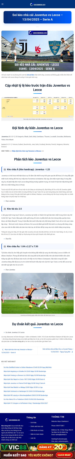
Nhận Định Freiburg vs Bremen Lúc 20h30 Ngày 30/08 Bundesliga (25, 375)
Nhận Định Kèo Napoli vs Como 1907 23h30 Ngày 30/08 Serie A (24, 379)
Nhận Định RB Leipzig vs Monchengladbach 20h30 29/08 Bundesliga (26, 395)
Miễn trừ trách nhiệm (37, 434)
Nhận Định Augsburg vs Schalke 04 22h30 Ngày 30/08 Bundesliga (25, 371)
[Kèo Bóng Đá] (37, 4)
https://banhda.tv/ (63, 421)
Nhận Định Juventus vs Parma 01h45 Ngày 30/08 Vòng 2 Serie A (24, 383)
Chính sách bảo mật (37, 426)
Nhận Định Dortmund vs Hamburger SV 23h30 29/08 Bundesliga (24, 391)
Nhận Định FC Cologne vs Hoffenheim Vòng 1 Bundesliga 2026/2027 (26, 403)
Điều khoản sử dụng (37, 430)
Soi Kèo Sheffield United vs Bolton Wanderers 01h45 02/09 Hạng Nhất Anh (27, 367)
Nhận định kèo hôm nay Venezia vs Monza (26, 151)
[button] (2, 4)
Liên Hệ (33, 438)
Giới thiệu (33, 422)
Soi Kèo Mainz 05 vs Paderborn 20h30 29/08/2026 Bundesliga (24, 399)
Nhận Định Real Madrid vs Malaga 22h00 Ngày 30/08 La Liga (23, 387)
